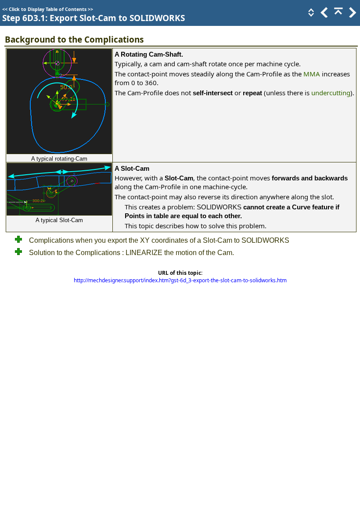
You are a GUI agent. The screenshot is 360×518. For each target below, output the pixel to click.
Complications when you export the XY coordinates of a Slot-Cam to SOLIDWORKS (159, 240)
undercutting (330, 92)
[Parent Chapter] (337, 15)
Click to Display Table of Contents (47, 9)
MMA (311, 73)
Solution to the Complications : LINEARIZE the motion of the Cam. (131, 252)
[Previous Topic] (323, 15)
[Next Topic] (352, 15)
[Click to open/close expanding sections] (310, 15)
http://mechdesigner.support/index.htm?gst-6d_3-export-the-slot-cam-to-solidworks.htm (180, 280)
